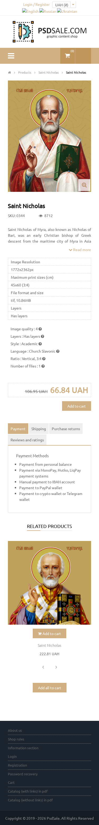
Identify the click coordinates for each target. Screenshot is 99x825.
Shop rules (16, 739)
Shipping (38, 428)
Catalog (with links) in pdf (28, 791)
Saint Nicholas (49, 645)
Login (12, 756)
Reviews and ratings (27, 439)
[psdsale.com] (50, 31)
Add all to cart (49, 687)
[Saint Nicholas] (49, 583)
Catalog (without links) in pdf (30, 800)
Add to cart (76, 406)
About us (15, 730)
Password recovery (22, 774)
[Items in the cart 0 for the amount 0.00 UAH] (67, 53)
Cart (11, 782)
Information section (23, 748)
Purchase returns (66, 428)
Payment (18, 428)
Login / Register (36, 4)
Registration (17, 765)
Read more (81, 249)
